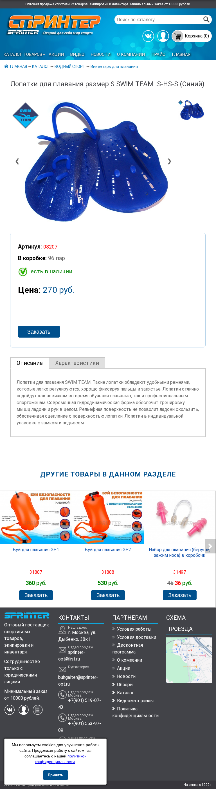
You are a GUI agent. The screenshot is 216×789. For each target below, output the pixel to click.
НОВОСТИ (101, 54)
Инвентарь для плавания (114, 66)
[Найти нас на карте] (189, 681)
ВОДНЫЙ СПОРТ (70, 66)
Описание (30, 363)
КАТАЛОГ (41, 66)
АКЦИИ (56, 54)
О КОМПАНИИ (131, 54)
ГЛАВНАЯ (181, 54)
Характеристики (77, 363)
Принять (55, 775)
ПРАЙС (158, 54)
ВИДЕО (77, 54)
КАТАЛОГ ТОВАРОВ (22, 54)
